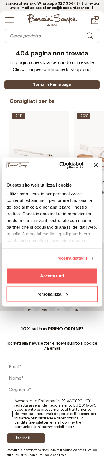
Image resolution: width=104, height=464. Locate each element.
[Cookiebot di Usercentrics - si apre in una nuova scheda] (61, 165)
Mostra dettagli (72, 258)
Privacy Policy (76, 400)
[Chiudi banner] (96, 165)
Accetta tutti (52, 275)
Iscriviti (23, 438)
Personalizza (48, 294)
